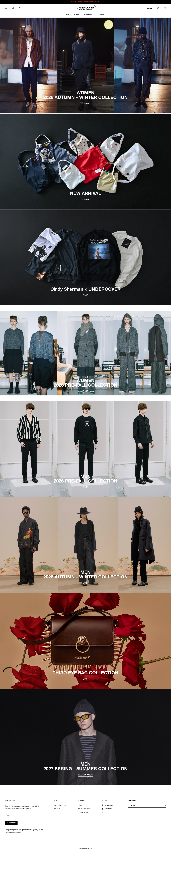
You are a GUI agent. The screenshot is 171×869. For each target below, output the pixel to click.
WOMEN (76, 14)
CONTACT (57, 809)
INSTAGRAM (109, 805)
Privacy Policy (16, 832)
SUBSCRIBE (11, 823)
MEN (67, 14)
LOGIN (149, 8)
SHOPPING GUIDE (60, 805)
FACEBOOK (109, 809)
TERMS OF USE (83, 812)
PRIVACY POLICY (84, 809)
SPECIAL (102, 14)
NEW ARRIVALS (89, 14)
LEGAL (80, 805)
